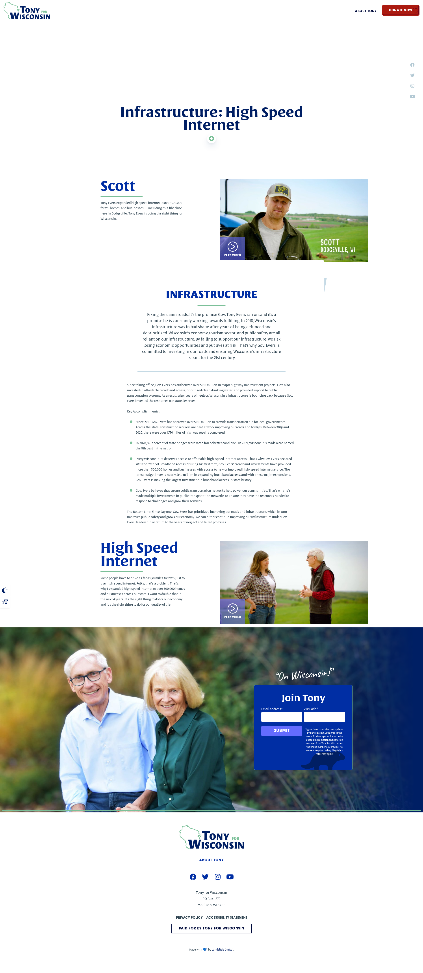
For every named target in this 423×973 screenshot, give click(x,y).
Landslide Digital (222, 949)
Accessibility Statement (226, 918)
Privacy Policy (189, 918)
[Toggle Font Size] (5, 602)
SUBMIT (281, 731)
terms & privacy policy (318, 736)
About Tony (366, 11)
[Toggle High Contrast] (5, 590)
